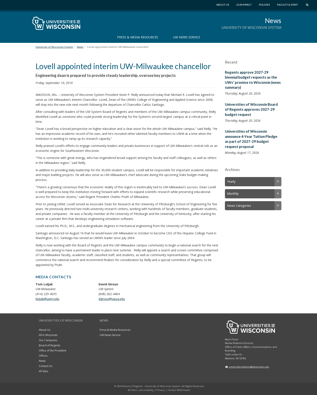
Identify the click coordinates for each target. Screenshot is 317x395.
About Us (222, 4)
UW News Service (186, 37)
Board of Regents (49, 345)
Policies (264, 4)
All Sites (43, 371)
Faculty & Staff (287, 4)
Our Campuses (48, 340)
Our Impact (244, 4)
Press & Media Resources (137, 37)
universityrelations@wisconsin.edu (249, 366)
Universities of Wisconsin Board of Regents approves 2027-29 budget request (251, 109)
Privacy (160, 390)
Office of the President (52, 350)
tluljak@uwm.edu (47, 299)
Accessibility (147, 390)
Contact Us (45, 366)
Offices (43, 356)
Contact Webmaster (179, 390)
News (273, 20)
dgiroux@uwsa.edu (112, 299)
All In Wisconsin (48, 335)
